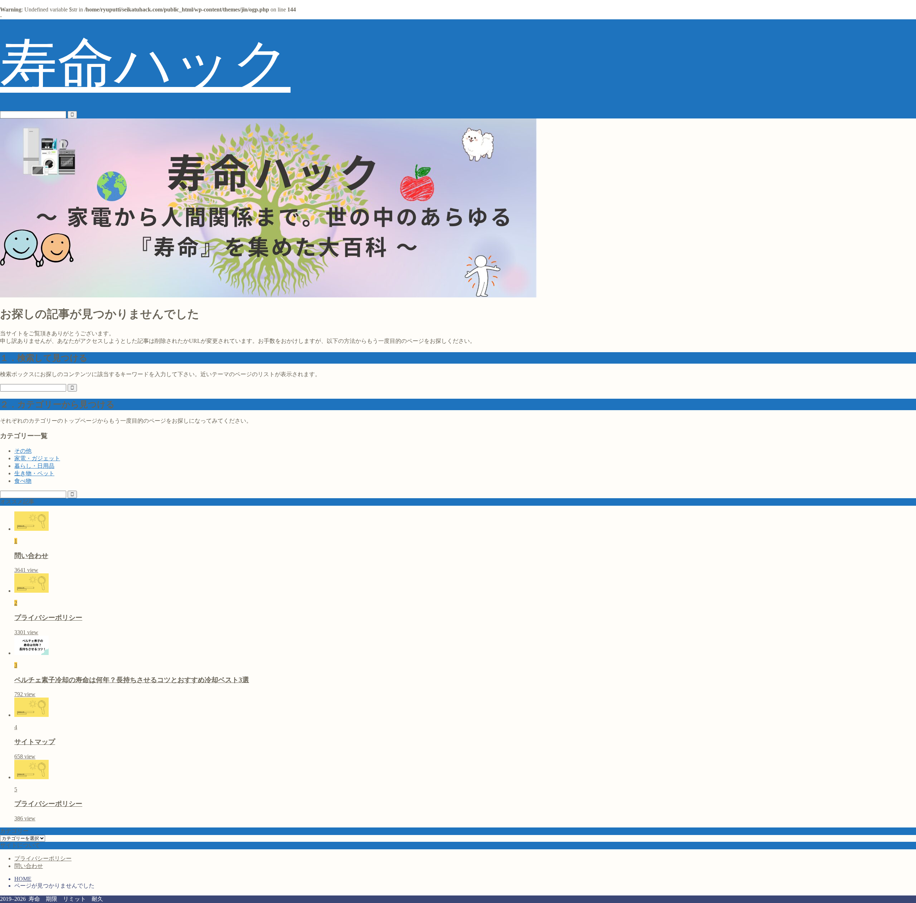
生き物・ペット (34, 473)
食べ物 (22, 481)
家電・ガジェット (37, 458)
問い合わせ (28, 866)
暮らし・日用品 (34, 466)
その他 (22, 451)
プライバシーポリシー (43, 858)
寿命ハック (145, 65)
